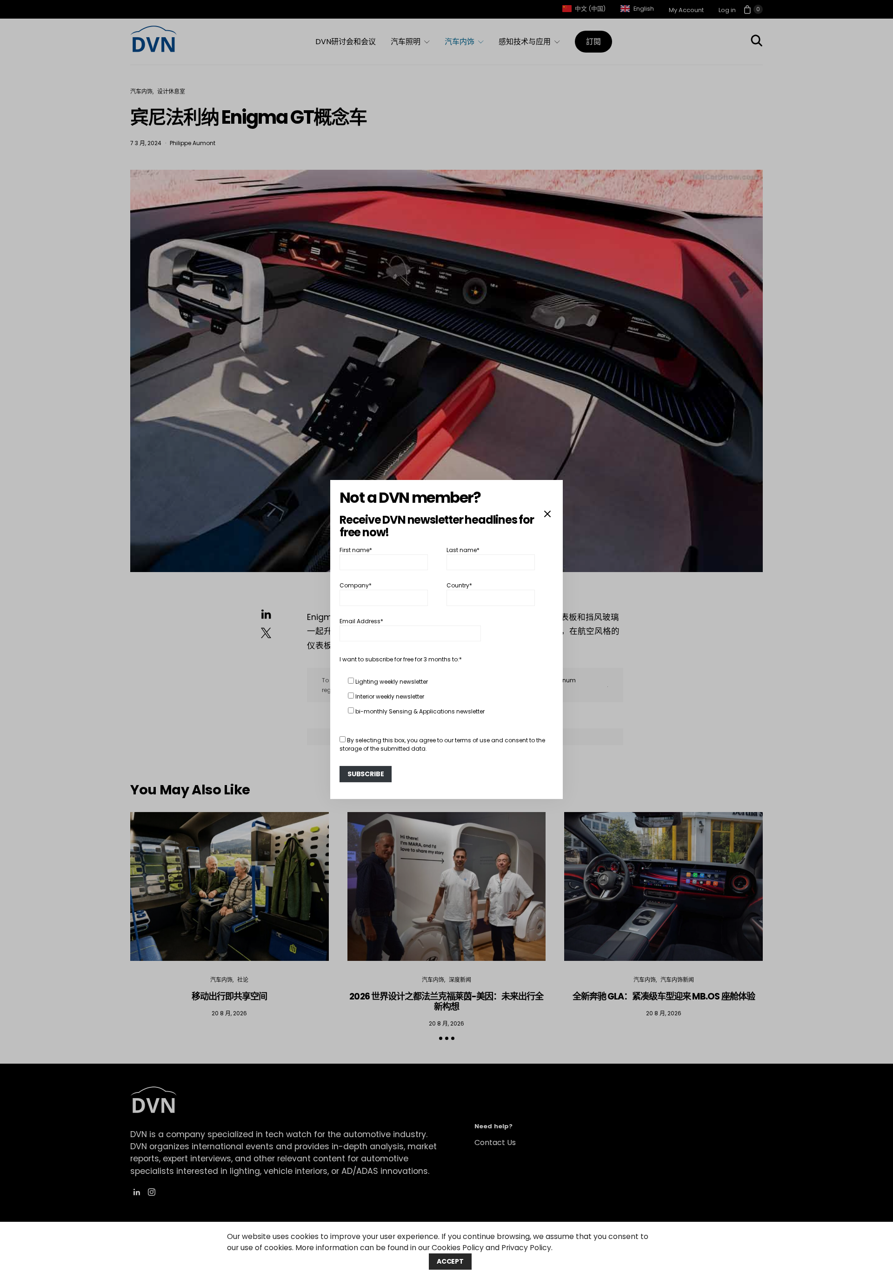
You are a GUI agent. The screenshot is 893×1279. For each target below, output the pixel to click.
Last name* (463, 550)
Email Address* (361, 621)
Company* (356, 585)
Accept (450, 1261)
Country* (459, 585)
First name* (356, 550)
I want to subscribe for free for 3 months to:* (401, 659)
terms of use (472, 740)
